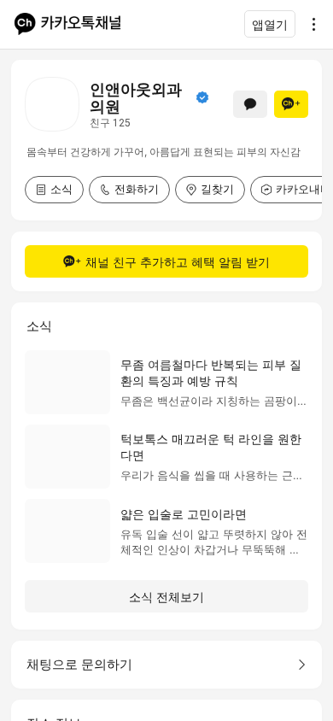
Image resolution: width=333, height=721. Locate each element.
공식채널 (202, 97)
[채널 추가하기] (291, 104)
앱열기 (270, 24)
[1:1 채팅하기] (250, 104)
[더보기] (309, 24)
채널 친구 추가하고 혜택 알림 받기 (177, 262)
